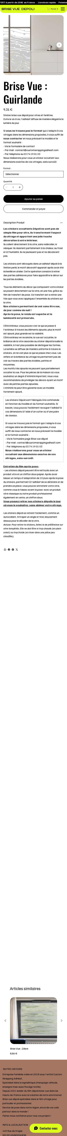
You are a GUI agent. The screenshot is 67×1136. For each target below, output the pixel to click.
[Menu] (63, 9)
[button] (53, 9)
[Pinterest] (12, 549)
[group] (33, 1026)
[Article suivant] (62, 1020)
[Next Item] (59, 45)
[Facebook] (9, 549)
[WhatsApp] (5, 549)
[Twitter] (16, 549)
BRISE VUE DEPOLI (18, 9)
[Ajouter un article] (19, 187)
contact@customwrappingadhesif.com (38, 442)
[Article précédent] (5, 1020)
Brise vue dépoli (39, 438)
